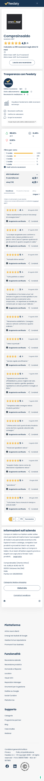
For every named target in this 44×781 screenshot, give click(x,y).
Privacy (8, 752)
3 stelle (9, 159)
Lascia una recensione (22, 62)
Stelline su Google (12, 691)
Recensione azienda (13, 660)
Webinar (8, 733)
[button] (22, 103)
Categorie (9, 715)
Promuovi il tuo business (14, 644)
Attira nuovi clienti (12, 631)
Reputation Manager (13, 682)
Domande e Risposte (13, 669)
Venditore (9, 191)
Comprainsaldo (17, 36)
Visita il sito (22, 588)
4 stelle (9, 156)
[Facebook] (4, 601)
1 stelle (9, 164)
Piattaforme (9, 700)
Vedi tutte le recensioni (16, 167)
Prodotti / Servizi (22, 191)
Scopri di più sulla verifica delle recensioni (21, 122)
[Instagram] (39, 601)
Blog (6, 724)
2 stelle (9, 161)
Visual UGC (9, 678)
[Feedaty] (12, 4)
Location (8, 673)
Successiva (29, 519)
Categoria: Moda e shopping (15, 582)
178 (21, 519)
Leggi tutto (17, 556)
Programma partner (13, 720)
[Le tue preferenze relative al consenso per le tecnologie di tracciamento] (40, 777)
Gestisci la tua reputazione (15, 640)
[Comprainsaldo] (14, 21)
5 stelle (9, 153)
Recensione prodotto (13, 664)
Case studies (10, 729)
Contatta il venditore (22, 595)
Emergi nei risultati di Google (16, 636)
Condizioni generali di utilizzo (16, 749)
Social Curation (11, 695)
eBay (34, 191)
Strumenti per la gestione (15, 687)
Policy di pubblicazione (25, 752)
